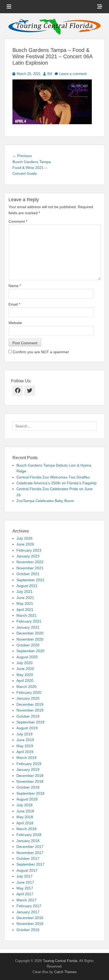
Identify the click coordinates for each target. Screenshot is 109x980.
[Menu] (9, 6)
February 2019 (28, 764)
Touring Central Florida (60, 961)
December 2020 (29, 633)
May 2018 (24, 817)
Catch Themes (65, 972)
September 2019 (30, 722)
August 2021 (27, 586)
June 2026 (25, 544)
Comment (17, 221)
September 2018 (30, 793)
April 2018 (24, 823)
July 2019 (24, 734)
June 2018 (25, 811)
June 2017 (25, 882)
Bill (49, 74)
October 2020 (27, 645)
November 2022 (29, 562)
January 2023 (27, 556)
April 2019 (24, 752)
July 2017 (24, 876)
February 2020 (28, 692)
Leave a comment (73, 74)
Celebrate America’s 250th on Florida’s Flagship (56, 483)
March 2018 (26, 829)
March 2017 (26, 900)
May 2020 (24, 675)
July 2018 (24, 805)
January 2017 (27, 912)
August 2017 (27, 870)
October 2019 (27, 716)
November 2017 (29, 853)
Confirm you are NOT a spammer (40, 352)
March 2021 (26, 615)
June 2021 (25, 598)
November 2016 (29, 923)
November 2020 (29, 639)
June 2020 (25, 668)
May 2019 (24, 746)
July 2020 (24, 663)
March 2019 (26, 757)
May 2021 (24, 603)
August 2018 (27, 799)
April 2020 (24, 680)
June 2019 (25, 740)
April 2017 (24, 894)
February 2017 (28, 906)
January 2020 (27, 698)
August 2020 (27, 657)
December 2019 (29, 704)
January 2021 (27, 627)
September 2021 (30, 580)
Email (14, 304)
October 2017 (27, 858)
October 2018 (27, 787)
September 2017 (30, 864)
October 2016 (27, 930)
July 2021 (24, 591)
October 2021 (27, 574)
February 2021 (28, 621)
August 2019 (27, 728)
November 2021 (29, 568)
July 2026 (24, 538)
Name (14, 286)
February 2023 (28, 550)
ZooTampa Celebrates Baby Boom (45, 501)
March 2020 (26, 686)
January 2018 (27, 841)
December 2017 (29, 846)
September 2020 (30, 651)
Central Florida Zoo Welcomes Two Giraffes (53, 477)
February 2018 (28, 835)
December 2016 (29, 918)
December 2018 (29, 775)
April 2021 (24, 609)
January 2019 (27, 769)
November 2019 (29, 710)
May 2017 (24, 888)
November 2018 (29, 781)
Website (15, 323)
